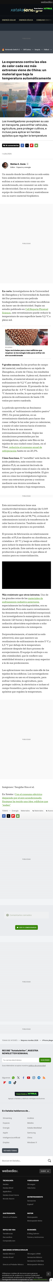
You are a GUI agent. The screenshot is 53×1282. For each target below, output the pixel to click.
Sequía (37, 49)
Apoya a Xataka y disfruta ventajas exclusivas (26, 1098)
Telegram (39, 1077)
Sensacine (31, 1200)
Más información (40, 1279)
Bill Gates (27, 49)
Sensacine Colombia (35, 1261)
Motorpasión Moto (34, 1220)
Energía (26, 10)
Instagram (34, 1077)
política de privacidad (37, 1065)
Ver (27, 927)
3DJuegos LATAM (34, 1253)
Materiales (25, 810)
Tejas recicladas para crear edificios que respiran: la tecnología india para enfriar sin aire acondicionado (25, 353)
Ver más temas (10, 1150)
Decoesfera (7, 1237)
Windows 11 (32, 1142)
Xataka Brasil (8, 1257)
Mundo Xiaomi (8, 1198)
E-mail (36, 145)
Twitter (27, 145)
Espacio (6, 1123)
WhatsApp (13, 1077)
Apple (5, 1132)
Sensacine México (34, 1257)
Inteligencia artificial (11, 1137)
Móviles (30, 1123)
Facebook (22, 145)
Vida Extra (31, 1188)
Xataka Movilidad (34, 1127)
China (29, 1137)
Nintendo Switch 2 (12, 49)
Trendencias (8, 1233)
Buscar (49, 1160)
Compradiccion (9, 1240)
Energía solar (9, 20)
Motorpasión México (35, 1264)
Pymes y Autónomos (35, 1237)
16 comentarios (12, 145)
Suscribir (45, 1060)
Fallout (46, 49)
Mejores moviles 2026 (30, 1040)
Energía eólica (26, 20)
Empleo (6, 1142)
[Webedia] (47, 2)
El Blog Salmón (33, 1233)
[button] (19, 163)
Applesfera (7, 1191)
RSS (44, 1077)
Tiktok (15, 1082)
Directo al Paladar (10, 1217)
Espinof (30, 1204)
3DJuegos (31, 1184)
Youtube (28, 1077)
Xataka (5, 1184)
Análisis (30, 1118)
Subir (43, 1171)
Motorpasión (32, 1217)
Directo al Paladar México (13, 1264)
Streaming (7, 1118)
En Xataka (8, 347)
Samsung (31, 1132)
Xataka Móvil (8, 1188)
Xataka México (9, 1253)
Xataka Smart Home (11, 1195)
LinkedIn (10, 1082)
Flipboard (31, 145)
